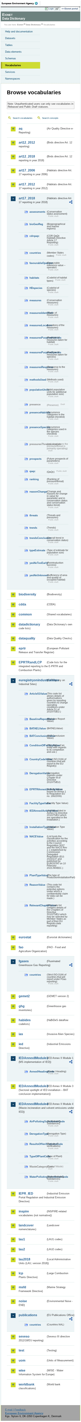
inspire (24, 1211)
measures (35, 300)
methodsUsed (37, 379)
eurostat (25, 937)
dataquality (27, 638)
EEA (21, 3)
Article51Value (37, 693)
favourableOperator (37, 263)
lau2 (22, 1249)
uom (22, 1360)
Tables (9, 45)
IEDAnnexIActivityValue (37, 810)
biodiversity (27, 594)
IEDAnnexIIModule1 (32, 1058)
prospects (35, 458)
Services (10, 72)
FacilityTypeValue (37, 803)
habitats (34, 277)
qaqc (32, 471)
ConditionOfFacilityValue (37, 745)
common (25, 614)
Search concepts (50, 118)
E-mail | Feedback (15, 1409)
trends (33, 527)
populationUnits (37, 389)
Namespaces (12, 78)
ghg (22, 1006)
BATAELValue (37, 728)
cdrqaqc (34, 235)
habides (25, 1020)
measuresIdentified (37, 312)
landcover (26, 1225)
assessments (37, 211)
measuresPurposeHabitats (37, 337)
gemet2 (24, 996)
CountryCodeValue (37, 759)
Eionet (20, 25)
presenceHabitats (37, 412)
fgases (24, 961)
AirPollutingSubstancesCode (37, 1121)
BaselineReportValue (37, 719)
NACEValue (36, 836)
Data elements (13, 51)
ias (21, 1034)
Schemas (10, 58)
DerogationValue (37, 773)
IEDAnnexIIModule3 (32, 1086)
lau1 (22, 1239)
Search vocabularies (22, 118)
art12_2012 (27, 142)
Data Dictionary (33, 25)
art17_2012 (27, 184)
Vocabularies (13, 65)
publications (28, 1315)
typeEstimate (37, 550)
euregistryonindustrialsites (32, 680)
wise (22, 1370)
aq (20, 128)
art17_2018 (27, 198)
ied (21, 1044)
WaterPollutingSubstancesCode (37, 1176)
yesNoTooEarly (37, 562)
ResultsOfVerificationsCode (37, 1144)
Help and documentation (19, 31)
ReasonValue (37, 884)
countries (35, 252)
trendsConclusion (37, 538)
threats (33, 515)
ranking (34, 479)
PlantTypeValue (37, 875)
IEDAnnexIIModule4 (32, 1104)
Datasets (10, 38)
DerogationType (37, 1133)
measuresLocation (37, 325)
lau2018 (24, 1259)
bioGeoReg (36, 224)
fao (21, 947)
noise (23, 1301)
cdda (22, 604)
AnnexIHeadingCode (37, 1071)
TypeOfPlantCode (37, 1156)
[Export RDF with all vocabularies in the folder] (70, 202)
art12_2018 (27, 156)
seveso (24, 1336)
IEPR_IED (26, 1193)
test (21, 1350)
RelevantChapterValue (37, 905)
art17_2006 (27, 170)
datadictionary (29, 624)
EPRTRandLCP (30, 662)
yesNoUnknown (37, 575)
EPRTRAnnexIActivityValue (37, 789)
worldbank (26, 1384)
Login (51, 8)
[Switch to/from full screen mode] (58, 9)
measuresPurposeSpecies (37, 352)
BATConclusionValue (37, 735)
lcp (21, 1273)
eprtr (22, 648)
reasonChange (37, 491)
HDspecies (35, 288)
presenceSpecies (37, 427)
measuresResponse (37, 367)
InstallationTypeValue (37, 827)
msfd (22, 1287)
